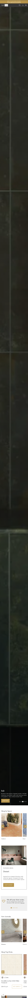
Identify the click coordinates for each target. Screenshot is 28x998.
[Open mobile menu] (26, 5)
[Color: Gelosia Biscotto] (5, 977)
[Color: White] (25, 977)
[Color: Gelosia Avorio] (8, 977)
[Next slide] (25, 932)
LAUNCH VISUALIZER (7, 800)
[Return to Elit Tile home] (4, 5)
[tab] (19, 801)
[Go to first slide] (25, 826)
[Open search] (19, 5)
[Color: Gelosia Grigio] (2, 977)
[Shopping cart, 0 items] (23, 5)
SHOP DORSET (9, 885)
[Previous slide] (2, 826)
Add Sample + (17, 986)
